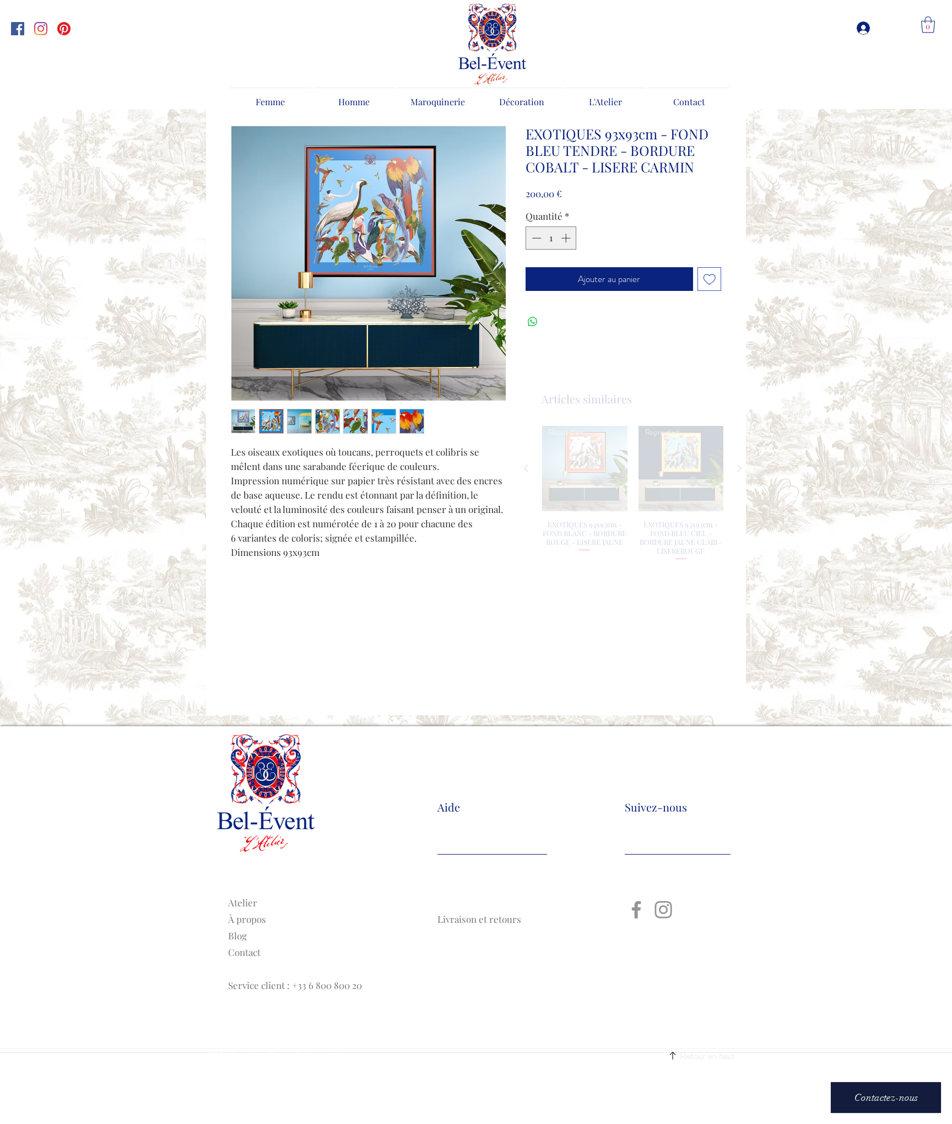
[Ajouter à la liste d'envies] (709, 279)
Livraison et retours (480, 919)
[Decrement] (535, 238)
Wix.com (350, 1055)
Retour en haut (707, 1055)
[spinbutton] (551, 238)
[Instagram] (40, 28)
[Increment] (567, 238)
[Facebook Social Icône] (17, 28)
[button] (928, 25)
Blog (237, 936)
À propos (247, 919)
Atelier (242, 902)
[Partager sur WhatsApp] (532, 321)
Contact (244, 952)
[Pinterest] (64, 28)
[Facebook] (636, 909)
